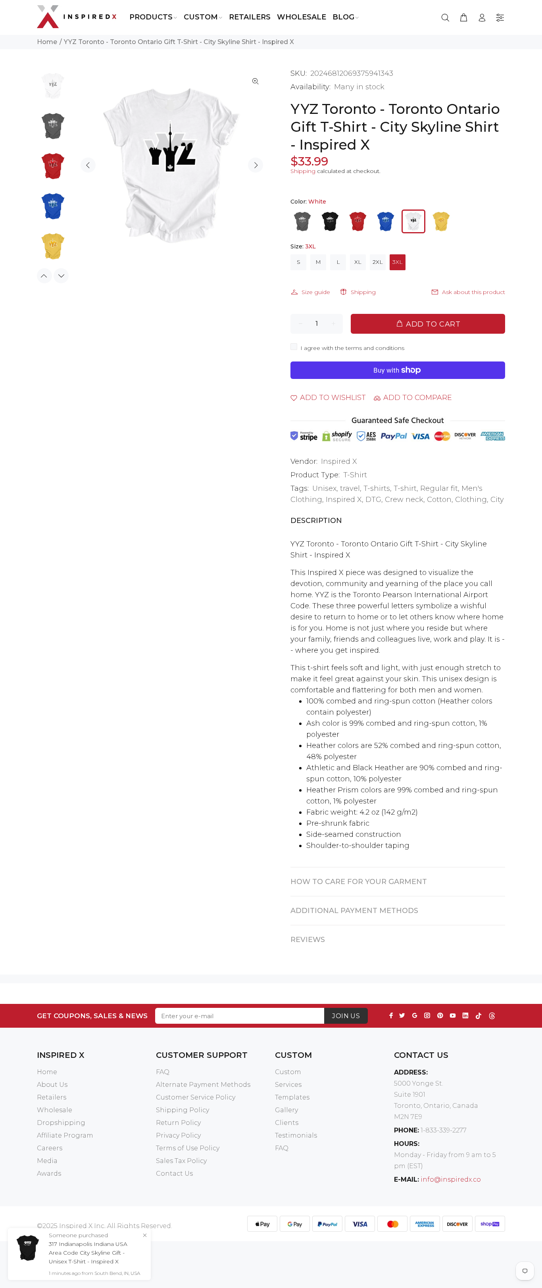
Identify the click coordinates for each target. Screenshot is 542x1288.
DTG (373, 499)
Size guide (316, 292)
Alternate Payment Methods (203, 1084)
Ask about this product (473, 292)
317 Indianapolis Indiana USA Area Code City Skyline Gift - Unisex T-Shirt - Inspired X (88, 1252)
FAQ (162, 1072)
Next (255, 165)
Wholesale (54, 1110)
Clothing (471, 499)
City (497, 499)
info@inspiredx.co (451, 1179)
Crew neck (404, 499)
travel (350, 488)
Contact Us (174, 1173)
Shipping (302, 171)
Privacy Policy (178, 1135)
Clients (286, 1123)
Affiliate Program (65, 1135)
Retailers (51, 1097)
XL (357, 261)
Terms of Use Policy (187, 1148)
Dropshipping (61, 1123)
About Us (52, 1084)
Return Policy (178, 1123)
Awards (49, 1173)
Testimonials (296, 1135)
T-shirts (376, 488)
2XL (378, 261)
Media (47, 1161)
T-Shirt (355, 475)
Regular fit (439, 488)
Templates (292, 1097)
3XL (397, 261)
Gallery (286, 1110)
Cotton (439, 499)
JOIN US (346, 1016)
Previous (88, 165)
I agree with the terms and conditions (352, 348)
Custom (288, 1072)
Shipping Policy (182, 1110)
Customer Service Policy (195, 1097)
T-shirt (405, 488)
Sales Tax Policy (181, 1161)
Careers (49, 1148)
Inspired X (339, 461)
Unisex (324, 488)
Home (47, 42)
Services (288, 1084)
